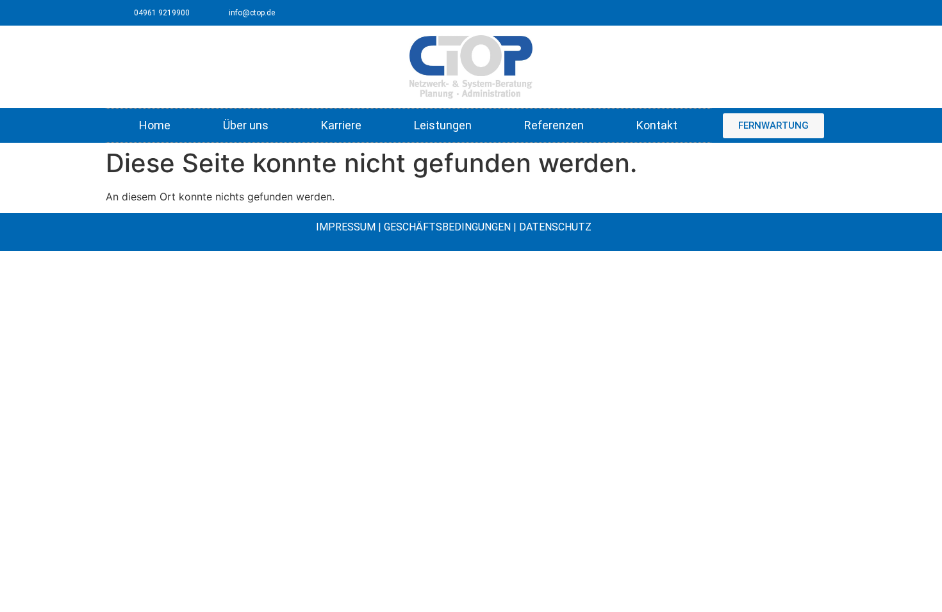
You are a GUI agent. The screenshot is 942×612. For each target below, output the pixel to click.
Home (154, 125)
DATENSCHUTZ (555, 227)
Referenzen (554, 125)
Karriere (341, 125)
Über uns (246, 125)
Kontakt (656, 125)
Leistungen (443, 125)
